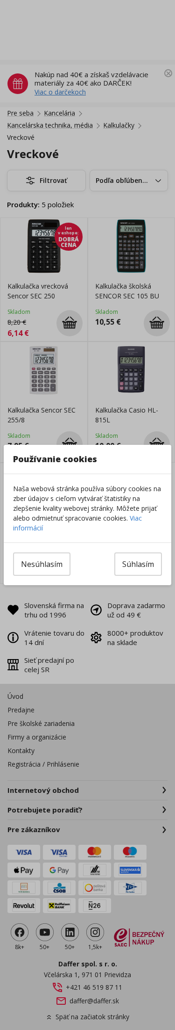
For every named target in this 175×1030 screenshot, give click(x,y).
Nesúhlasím (42, 564)
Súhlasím (138, 564)
